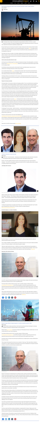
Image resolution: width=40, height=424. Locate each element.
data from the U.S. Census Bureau (12, 63)
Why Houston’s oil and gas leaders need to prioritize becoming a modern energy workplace (18, 6)
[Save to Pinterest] (15, 298)
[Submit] (38, 1)
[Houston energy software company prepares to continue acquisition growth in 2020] (20, 310)
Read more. (33, 249)
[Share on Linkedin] (9, 298)
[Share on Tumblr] (12, 298)
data (30, 48)
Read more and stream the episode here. (8, 207)
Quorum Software (18, 123)
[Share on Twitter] (6, 298)
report (13, 70)
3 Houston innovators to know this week (9, 154)
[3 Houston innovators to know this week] (20, 139)
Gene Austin (6, 9)
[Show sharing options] (37, 191)
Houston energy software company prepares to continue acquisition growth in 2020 (17, 323)
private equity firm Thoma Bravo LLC (7, 285)
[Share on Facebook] (3, 298)
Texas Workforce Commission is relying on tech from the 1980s (12, 116)
